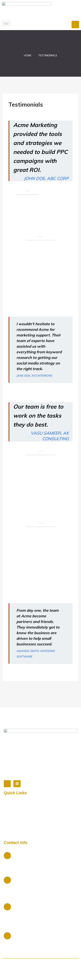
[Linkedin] (16, 783)
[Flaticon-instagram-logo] (7, 783)
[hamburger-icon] (6, 23)
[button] (75, 24)
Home (27, 55)
